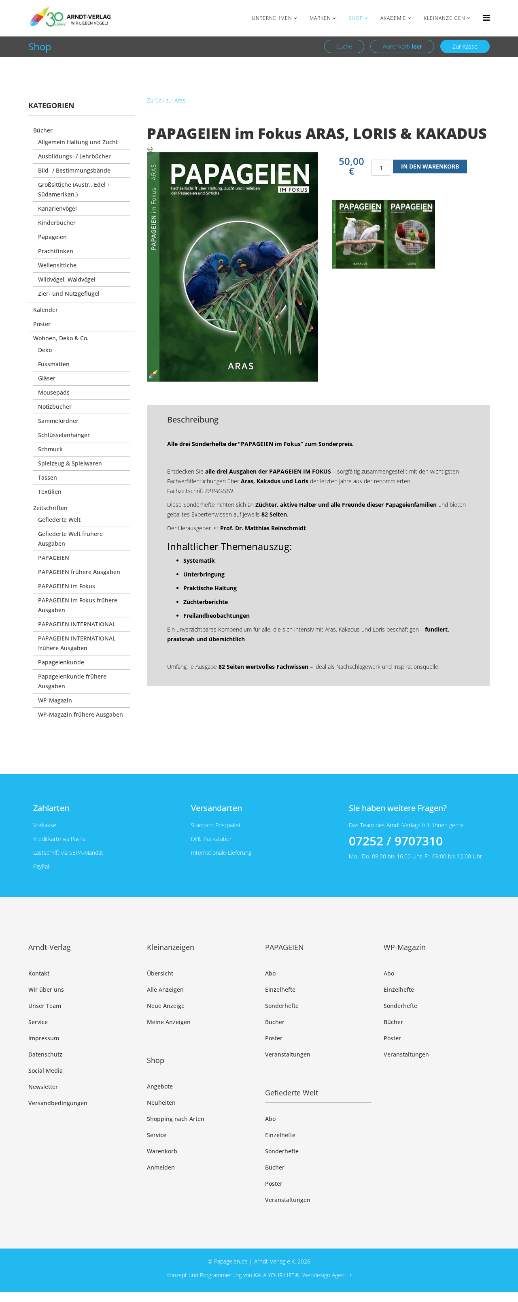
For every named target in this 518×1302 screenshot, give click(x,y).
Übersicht (160, 973)
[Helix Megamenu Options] (486, 17)
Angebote (160, 1086)
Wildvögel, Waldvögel (67, 279)
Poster (42, 324)
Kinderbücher (57, 222)
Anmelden (161, 1167)
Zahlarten (51, 808)
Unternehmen (272, 18)
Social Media (45, 1070)
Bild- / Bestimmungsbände (74, 170)
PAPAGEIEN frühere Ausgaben (79, 572)
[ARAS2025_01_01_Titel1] (358, 234)
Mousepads (54, 392)
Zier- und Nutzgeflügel (69, 293)
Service (38, 1022)
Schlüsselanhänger (64, 435)
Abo (270, 973)
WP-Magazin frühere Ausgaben (80, 714)
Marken (320, 18)
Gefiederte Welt (59, 519)
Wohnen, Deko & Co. (61, 338)
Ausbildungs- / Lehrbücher (74, 156)
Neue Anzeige (166, 1006)
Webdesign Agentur (327, 1275)
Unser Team (44, 1006)
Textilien (50, 491)
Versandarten (216, 808)
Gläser (46, 378)
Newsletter (43, 1087)
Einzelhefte (280, 989)
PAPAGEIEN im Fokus (66, 586)
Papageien (52, 237)
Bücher (43, 130)
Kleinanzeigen (444, 18)
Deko (45, 350)
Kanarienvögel (57, 208)
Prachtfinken (55, 251)
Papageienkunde (61, 662)
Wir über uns (46, 989)
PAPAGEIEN (53, 557)
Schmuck (50, 449)
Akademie (393, 18)
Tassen (47, 477)
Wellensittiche (57, 265)
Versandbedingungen (57, 1103)
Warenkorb (402, 46)
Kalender (45, 310)
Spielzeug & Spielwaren (70, 463)
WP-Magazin (55, 700)
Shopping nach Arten (175, 1119)
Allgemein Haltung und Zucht (78, 142)
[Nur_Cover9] (409, 234)
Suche (344, 46)
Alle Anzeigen (165, 989)
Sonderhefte (282, 1006)
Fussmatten (54, 364)
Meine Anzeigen (169, 1022)
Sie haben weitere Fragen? (398, 808)
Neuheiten (161, 1102)
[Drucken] (318, 149)
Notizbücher (55, 406)
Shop (355, 18)
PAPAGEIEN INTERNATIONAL (76, 624)
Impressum (43, 1038)
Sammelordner (58, 421)
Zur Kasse (465, 46)
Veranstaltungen (287, 1054)
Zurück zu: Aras (166, 100)
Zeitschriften (50, 508)
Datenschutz (45, 1054)
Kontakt (38, 973)
